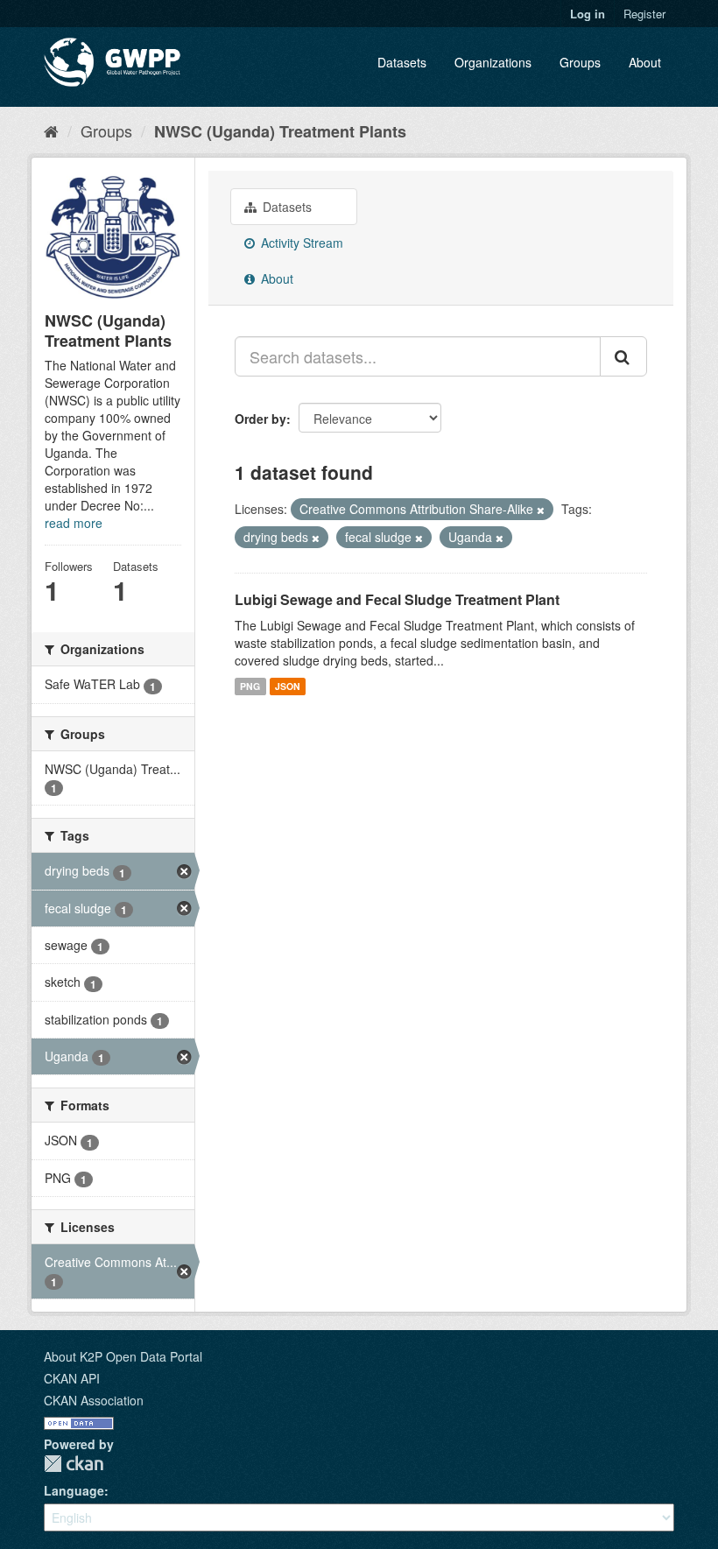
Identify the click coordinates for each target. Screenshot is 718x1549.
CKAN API (72, 1378)
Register (644, 13)
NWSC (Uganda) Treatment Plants (280, 131)
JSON (287, 686)
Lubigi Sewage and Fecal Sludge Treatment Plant (397, 599)
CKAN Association (94, 1400)
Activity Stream (300, 242)
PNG (250, 686)
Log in (587, 13)
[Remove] (541, 510)
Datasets (401, 62)
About (645, 62)
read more (73, 523)
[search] (623, 356)
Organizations (492, 62)
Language (74, 1490)
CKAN (73, 1463)
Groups (580, 62)
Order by (260, 418)
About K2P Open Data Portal (123, 1356)
